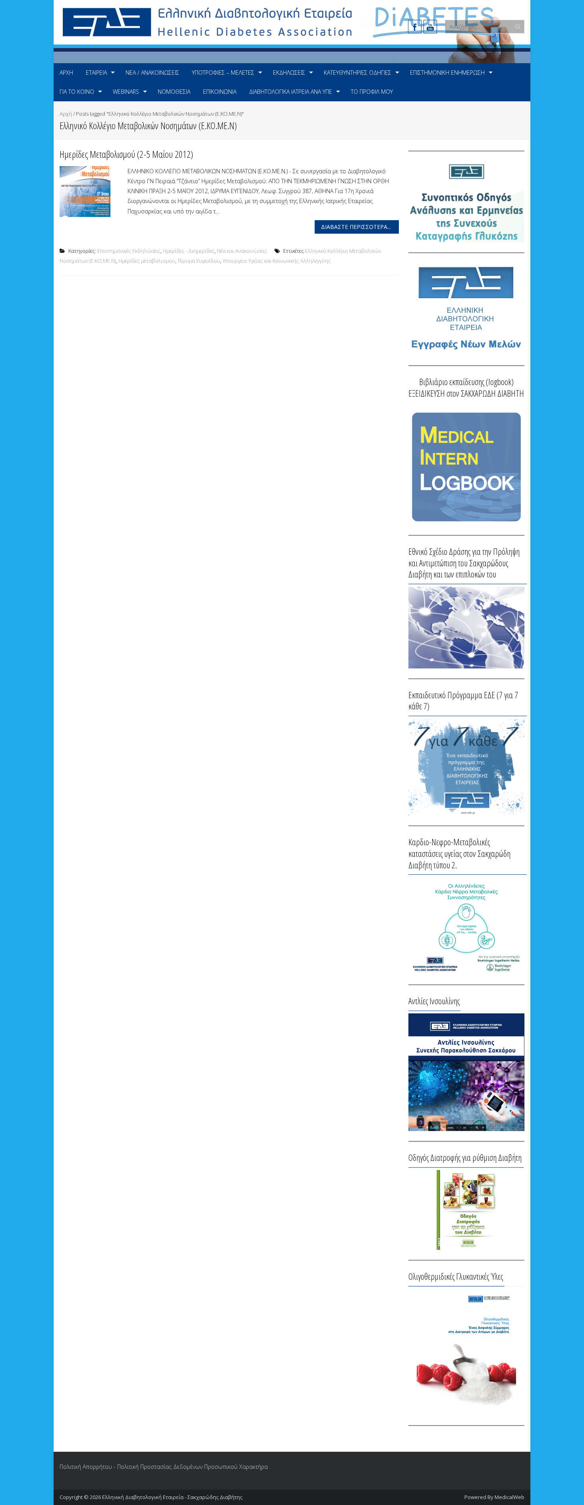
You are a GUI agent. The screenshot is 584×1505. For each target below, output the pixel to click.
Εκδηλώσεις (289, 72)
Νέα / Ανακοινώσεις (152, 72)
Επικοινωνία (219, 91)
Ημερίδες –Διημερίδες (189, 250)
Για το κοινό (77, 91)
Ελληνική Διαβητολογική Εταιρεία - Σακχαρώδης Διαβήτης (172, 1497)
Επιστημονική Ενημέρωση (447, 72)
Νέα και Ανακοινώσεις (242, 250)
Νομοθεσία (174, 91)
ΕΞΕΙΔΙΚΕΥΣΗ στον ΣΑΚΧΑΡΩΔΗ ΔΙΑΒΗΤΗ (466, 393)
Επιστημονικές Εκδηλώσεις (129, 250)
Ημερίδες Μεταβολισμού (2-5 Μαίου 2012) (126, 154)
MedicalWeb (509, 1497)
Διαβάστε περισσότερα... (356, 226)
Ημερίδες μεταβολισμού (146, 260)
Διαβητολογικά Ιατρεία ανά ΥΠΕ (290, 91)
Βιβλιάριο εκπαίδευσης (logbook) (466, 381)
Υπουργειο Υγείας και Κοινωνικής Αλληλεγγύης (276, 260)
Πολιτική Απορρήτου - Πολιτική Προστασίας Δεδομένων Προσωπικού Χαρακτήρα (164, 1466)
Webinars (126, 91)
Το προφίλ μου (372, 91)
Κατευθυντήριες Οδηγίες (357, 72)
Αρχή (66, 72)
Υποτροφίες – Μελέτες (223, 72)
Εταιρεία (96, 72)
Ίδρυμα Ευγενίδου (199, 260)
